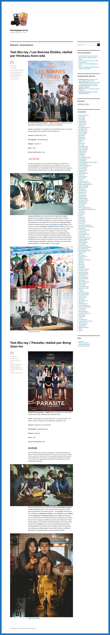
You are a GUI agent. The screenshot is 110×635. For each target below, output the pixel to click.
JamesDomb (13, 65)
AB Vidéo (81, 116)
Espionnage (81, 195)
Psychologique (82, 274)
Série (80, 289)
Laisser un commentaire (16, 372)
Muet (80, 253)
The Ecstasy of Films (83, 313)
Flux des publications (84, 343)
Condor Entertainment (84, 165)
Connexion (81, 341)
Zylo (80, 330)
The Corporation (83, 311)
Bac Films (81, 135)
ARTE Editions (82, 130)
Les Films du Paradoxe (84, 237)
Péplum (80, 263)
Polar (80, 264)
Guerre (80, 214)
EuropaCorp (81, 197)
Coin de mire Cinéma (83, 157)
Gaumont (81, 212)
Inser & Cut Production (84, 225)
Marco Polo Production (84, 247)
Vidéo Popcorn (82, 322)
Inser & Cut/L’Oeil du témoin (85, 226)
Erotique (81, 189)
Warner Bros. (82, 324)
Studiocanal (81, 303)
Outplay (80, 258)
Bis (79, 142)
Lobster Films (82, 241)
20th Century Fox (83, 115)
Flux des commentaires (84, 344)
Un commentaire (14, 79)
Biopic (80, 140)
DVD (80, 179)
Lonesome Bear (82, 242)
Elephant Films (82, 186)
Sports (80, 302)
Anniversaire (82, 123)
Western (81, 325)
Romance (81, 285)
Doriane (80, 175)
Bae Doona (13, 72)
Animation (81, 121)
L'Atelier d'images (83, 230)
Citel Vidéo (81, 156)
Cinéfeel (80, 154)
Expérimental (82, 198)
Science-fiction (82, 288)
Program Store (82, 272)
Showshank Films (83, 292)
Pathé (80, 261)
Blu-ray (80, 145)
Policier (80, 266)
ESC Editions (82, 192)
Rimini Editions (82, 281)
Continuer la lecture (34, 331)
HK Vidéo (21, 70)
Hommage (81, 220)
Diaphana (81, 171)
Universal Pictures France (85, 321)
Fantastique (81, 203)
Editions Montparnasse (84, 184)
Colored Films (82, 159)
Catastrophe (81, 151)
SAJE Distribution (83, 286)
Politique (81, 267)
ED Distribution (82, 181)
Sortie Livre (81, 297)
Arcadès (80, 126)
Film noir (81, 206)
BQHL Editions (82, 146)
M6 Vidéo (81, 244)
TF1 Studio (81, 308)
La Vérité (40, 218)
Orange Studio (82, 256)
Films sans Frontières (84, 208)
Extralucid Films (82, 200)
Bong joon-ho (13, 364)
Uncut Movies (82, 319)
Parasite (17, 369)
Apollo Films (82, 124)
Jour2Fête (81, 228)
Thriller (80, 316)
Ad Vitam (81, 119)
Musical (80, 255)
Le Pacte (81, 236)
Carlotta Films (82, 149)
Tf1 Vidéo (81, 310)
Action (80, 118)
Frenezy (80, 211)
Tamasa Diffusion (83, 305)
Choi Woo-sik (16, 365)
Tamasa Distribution (83, 307)
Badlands (81, 137)
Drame (16, 70)
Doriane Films (82, 176)
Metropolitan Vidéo (83, 250)
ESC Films (81, 193)
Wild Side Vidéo (82, 327)
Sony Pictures (82, 296)
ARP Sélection (82, 129)
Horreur (81, 222)
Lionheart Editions (83, 239)
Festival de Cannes (14, 367)
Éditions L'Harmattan (84, 182)
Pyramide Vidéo (82, 278)
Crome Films (82, 168)
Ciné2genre (81, 153)
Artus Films (81, 132)
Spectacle (81, 299)
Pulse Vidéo (81, 275)
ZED (80, 329)
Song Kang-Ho (16, 76)
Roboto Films (82, 283)
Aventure (81, 134)
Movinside (81, 252)
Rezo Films (81, 280)
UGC (80, 318)
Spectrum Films (82, 300)
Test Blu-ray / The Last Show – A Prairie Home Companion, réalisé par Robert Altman (88, 57)
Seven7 (80, 291)
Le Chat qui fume (83, 234)
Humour (81, 223)
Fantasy (80, 204)
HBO (80, 215)
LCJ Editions (81, 233)
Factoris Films (82, 201)
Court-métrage (82, 167)
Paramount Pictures (83, 259)
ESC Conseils (82, 190)
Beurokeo (18, 72)
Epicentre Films (82, 187)
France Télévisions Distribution (86, 209)
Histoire (81, 217)
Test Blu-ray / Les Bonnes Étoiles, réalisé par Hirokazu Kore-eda (41, 54)
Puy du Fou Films (83, 277)
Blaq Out (81, 143)
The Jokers (81, 314)
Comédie (12, 70)
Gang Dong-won (16, 73)
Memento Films (82, 248)
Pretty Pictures (82, 270)
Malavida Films (82, 245)
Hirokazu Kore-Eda (14, 75)
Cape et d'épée (82, 148)
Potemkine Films (83, 269)
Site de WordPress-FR (84, 346)
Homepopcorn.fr (19, 30)
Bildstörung (81, 138)
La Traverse (81, 231)
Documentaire (82, 173)
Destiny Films (82, 170)
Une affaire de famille (56, 224)
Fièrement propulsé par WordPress (27, 628)
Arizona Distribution (83, 127)
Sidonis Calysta (82, 294)
